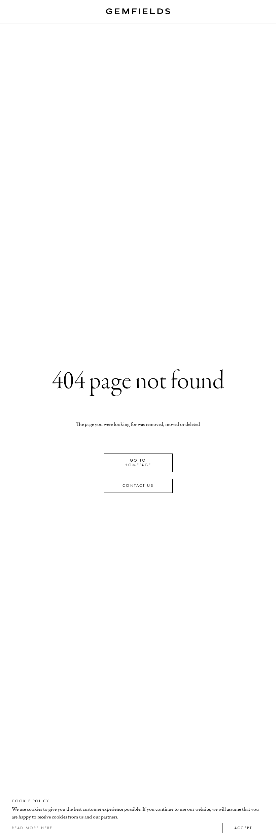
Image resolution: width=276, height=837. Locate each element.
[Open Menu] (259, 12)
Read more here (32, 828)
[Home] (138, 11)
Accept (243, 828)
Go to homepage (138, 462)
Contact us (138, 485)
